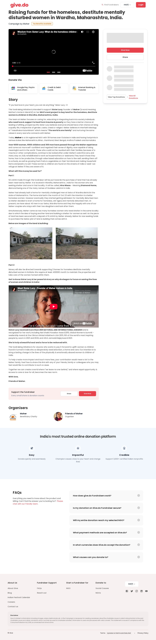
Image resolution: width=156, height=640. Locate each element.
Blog (10, 593)
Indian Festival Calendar (19, 597)
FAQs (39, 588)
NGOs (98, 593)
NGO (68, 588)
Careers (11, 602)
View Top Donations (116, 97)
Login (140, 4)
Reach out (41, 593)
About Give (13, 588)
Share (69, 394)
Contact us (13, 606)
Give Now (87, 394)
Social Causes (102, 588)
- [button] (48, 72)
